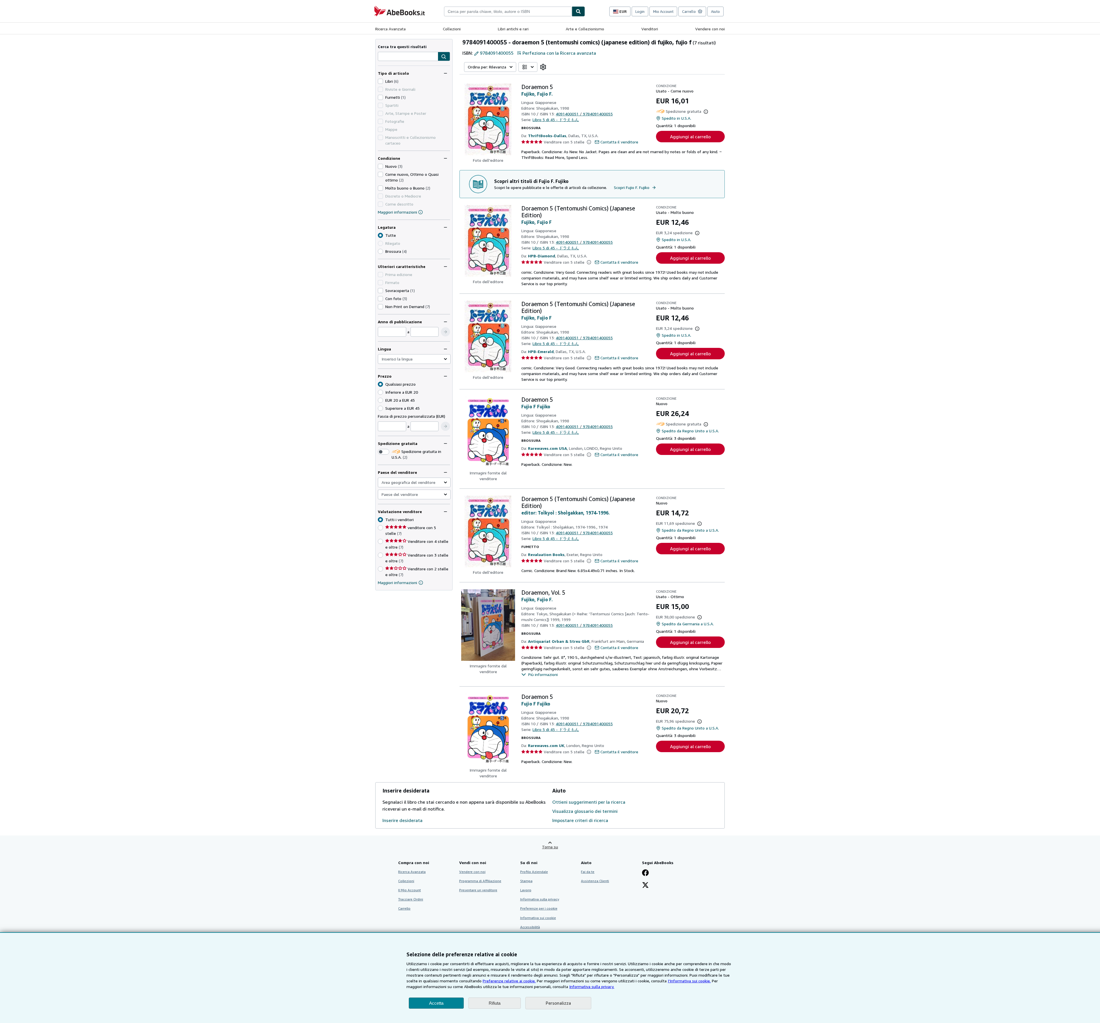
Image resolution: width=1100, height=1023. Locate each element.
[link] (543, 67)
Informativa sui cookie (538, 918)
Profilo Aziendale (534, 872)
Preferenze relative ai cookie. (509, 980)
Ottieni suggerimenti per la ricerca (588, 802)
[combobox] (508, 11)
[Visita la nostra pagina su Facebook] (645, 873)
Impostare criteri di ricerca (580, 820)
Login (640, 11)
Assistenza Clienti (595, 881)
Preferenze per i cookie (538, 908)
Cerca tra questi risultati (402, 46)
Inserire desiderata (402, 820)
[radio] (380, 251)
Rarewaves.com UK (546, 745)
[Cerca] (578, 11)
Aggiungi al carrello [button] (690, 136)
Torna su (550, 846)
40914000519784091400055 (584, 113)
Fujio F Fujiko (535, 406)
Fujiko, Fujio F (536, 222)
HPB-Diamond (541, 255)
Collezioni (452, 28)
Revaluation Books (546, 554)
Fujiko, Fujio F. (537, 94)
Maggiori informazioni (397, 212)
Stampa (526, 881)
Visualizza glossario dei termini (585, 811)
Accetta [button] (436, 1003)
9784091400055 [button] (496, 53)
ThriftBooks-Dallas (547, 135)
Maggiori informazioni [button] (397, 582)
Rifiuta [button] (494, 1003)
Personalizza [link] (558, 1003)
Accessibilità (530, 927)
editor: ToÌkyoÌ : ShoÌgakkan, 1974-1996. (565, 513)
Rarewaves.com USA (547, 448)
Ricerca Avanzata (390, 28)
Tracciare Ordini (410, 899)
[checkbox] (380, 81)
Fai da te (587, 872)
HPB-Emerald (541, 351)
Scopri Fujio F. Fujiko (631, 187)
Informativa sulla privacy (539, 899)
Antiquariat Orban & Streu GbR (559, 641)
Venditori (649, 28)
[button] (444, 56)
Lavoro (525, 890)
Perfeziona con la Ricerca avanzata (559, 53)
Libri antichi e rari (513, 28)
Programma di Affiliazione (480, 881)
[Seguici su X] (645, 885)
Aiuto (715, 11)
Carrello (404, 908)
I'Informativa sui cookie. (689, 980)
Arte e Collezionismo (585, 28)
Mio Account (663, 11)
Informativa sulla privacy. (591, 986)
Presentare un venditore (478, 890)
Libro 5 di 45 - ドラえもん (556, 119)
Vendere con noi (710, 28)
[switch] (383, 452)
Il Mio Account (409, 890)
